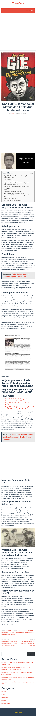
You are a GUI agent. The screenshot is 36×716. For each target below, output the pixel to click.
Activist (20, 630)
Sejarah (3, 700)
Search (3, 651)
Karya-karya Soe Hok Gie (12, 198)
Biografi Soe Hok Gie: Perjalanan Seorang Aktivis (16, 176)
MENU (31, 10)
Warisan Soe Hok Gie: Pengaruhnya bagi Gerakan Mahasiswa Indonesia (17, 196)
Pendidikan (8, 179)
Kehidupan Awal (10, 177)
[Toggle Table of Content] (30, 173)
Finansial (3, 694)
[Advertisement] (18, 32)
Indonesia (11, 632)
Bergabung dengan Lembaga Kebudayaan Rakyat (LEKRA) (17, 187)
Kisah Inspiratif (29, 632)
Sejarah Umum (5, 703)
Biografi (9, 630)
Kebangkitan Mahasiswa (12, 181)
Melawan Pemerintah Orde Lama (14, 191)
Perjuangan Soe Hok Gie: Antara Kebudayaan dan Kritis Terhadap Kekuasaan (17, 184)
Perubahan (4, 634)
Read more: (9, 190)
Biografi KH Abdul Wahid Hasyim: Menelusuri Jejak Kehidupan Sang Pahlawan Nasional (15, 668)
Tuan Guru (18, 3)
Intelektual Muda (19, 632)
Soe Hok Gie (11, 634)
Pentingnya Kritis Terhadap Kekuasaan (15, 193)
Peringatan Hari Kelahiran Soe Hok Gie (15, 200)
